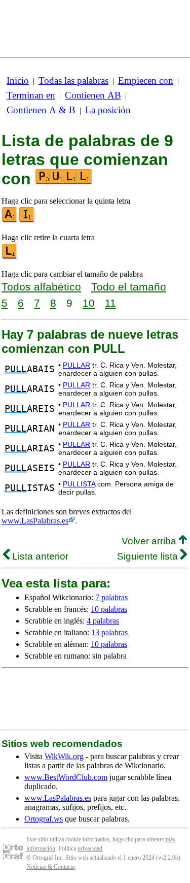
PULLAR (76, 365)
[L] (10, 256)
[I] (27, 220)
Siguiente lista (148, 556)
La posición (108, 110)
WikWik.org (64, 756)
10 (89, 303)
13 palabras (109, 632)
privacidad (90, 848)
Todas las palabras (73, 80)
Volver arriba (150, 541)
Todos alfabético (41, 286)
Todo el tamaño (128, 286)
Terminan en (31, 95)
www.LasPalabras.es (35, 520)
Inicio (18, 80)
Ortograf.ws (43, 818)
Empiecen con (145, 80)
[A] (10, 220)
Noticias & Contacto (50, 866)
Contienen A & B (41, 110)
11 (110, 303)
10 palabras (109, 609)
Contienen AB (93, 95)
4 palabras (103, 620)
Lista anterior (39, 556)
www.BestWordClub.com (65, 777)
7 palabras (111, 597)
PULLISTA (79, 484)
